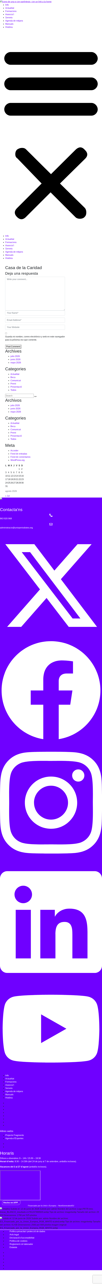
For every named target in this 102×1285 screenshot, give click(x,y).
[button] (51, 132)
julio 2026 (15, 356)
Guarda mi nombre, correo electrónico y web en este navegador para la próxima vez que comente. (35, 338)
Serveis (8, 17)
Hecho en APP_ (11, 1203)
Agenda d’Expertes (14, 1138)
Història (9, 27)
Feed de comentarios (20, 457)
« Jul (7, 496)
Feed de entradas (18, 454)
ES (8, 263)
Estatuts (13, 1247)
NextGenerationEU (66, 1206)
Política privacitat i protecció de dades (27, 1231)
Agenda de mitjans (14, 21)
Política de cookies (18, 1241)
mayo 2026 (15, 362)
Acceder (14, 450)
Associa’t (9, 14)
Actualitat (9, 8)
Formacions (10, 11)
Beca (12, 377)
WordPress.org (17, 460)
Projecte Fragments (14, 1135)
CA (3, 263)
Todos (13, 390)
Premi (13, 384)
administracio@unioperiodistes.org (16, 528)
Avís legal (14, 1234)
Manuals (9, 24)
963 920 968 (6, 518)
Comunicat (15, 380)
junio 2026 (15, 359)
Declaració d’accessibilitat (22, 1238)
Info (7, 5)
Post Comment (13, 346)
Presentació (16, 387)
